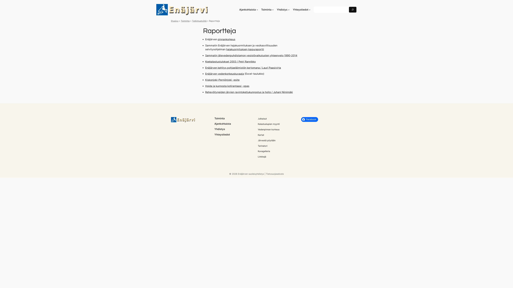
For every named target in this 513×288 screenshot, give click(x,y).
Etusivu (174, 21)
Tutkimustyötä (199, 21)
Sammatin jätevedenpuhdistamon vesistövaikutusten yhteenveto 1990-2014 (251, 55)
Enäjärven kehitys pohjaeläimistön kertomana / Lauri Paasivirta (243, 67)
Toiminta (185, 21)
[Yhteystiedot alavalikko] (309, 10)
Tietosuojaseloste (275, 174)
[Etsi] (352, 10)
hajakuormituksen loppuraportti (245, 49)
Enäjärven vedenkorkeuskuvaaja (224, 73)
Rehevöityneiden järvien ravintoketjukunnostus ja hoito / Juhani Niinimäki (249, 92)
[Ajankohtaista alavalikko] (257, 10)
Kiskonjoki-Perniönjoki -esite (222, 79)
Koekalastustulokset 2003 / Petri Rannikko (230, 61)
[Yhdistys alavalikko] (289, 10)
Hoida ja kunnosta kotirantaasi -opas (227, 86)
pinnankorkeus (226, 39)
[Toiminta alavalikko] (273, 10)
